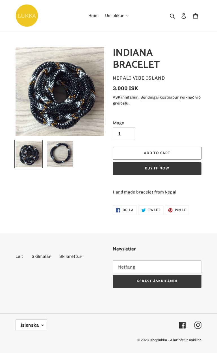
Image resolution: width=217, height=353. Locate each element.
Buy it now (157, 168)
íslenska (30, 325)
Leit (19, 256)
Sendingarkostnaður (160, 97)
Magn (118, 123)
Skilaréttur (70, 256)
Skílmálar (41, 256)
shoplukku (158, 340)
